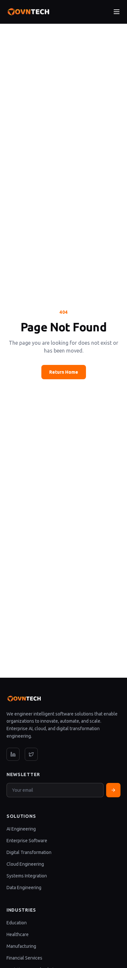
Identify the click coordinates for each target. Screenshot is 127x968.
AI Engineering (21, 828)
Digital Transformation (29, 852)
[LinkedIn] (13, 754)
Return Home (63, 372)
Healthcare (18, 934)
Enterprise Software (27, 840)
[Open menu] (116, 12)
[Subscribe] (113, 790)
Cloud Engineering (25, 864)
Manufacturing (21, 946)
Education (17, 922)
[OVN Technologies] (28, 11)
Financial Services (24, 958)
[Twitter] (31, 754)
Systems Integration (27, 875)
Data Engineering (24, 887)
